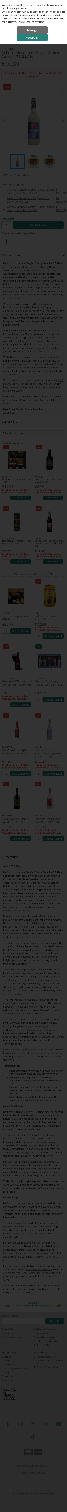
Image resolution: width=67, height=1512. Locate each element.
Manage (32, 30)
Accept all (32, 37)
